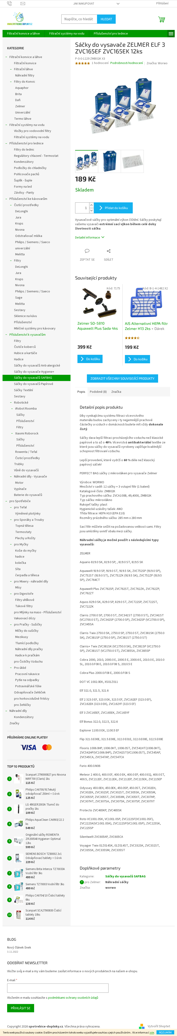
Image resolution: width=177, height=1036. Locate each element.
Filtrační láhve (23, 69)
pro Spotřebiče (20, 501)
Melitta (20, 254)
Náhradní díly (18, 711)
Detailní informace (87, 237)
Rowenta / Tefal (26, 452)
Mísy (18, 587)
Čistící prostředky (26, 205)
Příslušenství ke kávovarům (28, 199)
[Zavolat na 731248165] (14, 3)
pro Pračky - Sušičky (28, 624)
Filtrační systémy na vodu (26, 125)
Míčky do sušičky (26, 631)
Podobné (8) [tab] (98, 392)
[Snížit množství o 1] (91, 210)
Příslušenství (23, 322)
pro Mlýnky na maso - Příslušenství (37, 612)
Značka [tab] (116, 392)
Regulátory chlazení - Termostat (36, 156)
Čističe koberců (25, 347)
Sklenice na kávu (25, 316)
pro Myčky (21, 544)
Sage (18, 297)
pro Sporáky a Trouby (29, 520)
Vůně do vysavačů (26, 470)
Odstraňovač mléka (28, 236)
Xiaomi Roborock (26, 433)
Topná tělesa (24, 526)
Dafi (18, 100)
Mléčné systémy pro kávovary (35, 328)
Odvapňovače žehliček (30, 692)
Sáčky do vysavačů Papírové (33, 384)
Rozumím (165, 1032)
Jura (18, 217)
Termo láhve (22, 118)
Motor (19, 482)
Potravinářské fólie (28, 686)
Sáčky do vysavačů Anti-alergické (37, 365)
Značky (14, 723)
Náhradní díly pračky (29, 649)
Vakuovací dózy (24, 618)
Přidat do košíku (116, 208)
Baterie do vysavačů (28, 495)
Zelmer (20, 106)
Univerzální (22, 112)
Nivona (19, 229)
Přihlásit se (20, 1008)
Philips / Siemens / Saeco (32, 242)
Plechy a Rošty (25, 538)
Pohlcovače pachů (26, 174)
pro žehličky (22, 705)
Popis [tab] (81, 392)
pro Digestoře (23, 593)
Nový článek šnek (19, 948)
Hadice (19, 359)
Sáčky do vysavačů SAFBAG (33, 377)
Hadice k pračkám (27, 655)
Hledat (106, 19)
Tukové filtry (24, 606)
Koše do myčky (25, 550)
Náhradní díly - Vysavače (30, 476)
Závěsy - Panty (24, 192)
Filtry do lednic (24, 149)
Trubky (19, 464)
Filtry (17, 260)
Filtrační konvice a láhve (25, 57)
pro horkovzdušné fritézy (31, 698)
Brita (18, 94)
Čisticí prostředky (27, 458)
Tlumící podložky (27, 643)
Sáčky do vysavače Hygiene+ (34, 372)
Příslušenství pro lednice (26, 143)
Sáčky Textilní (23, 390)
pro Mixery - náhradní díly (31, 581)
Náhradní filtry (24, 75)
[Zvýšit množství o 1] (91, 205)
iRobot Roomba (26, 408)
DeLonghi (21, 211)
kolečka (20, 563)
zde (152, 1033)
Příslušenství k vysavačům (27, 334)
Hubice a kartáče (25, 353)
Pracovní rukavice (27, 674)
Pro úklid (20, 668)
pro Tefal (20, 507)
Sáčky (20, 415)
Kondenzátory (24, 162)
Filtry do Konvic (24, 81)
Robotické (21, 402)
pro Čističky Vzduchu (28, 661)
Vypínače (20, 489)
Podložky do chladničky (30, 168)
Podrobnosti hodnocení (126, 63)
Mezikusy (21, 637)
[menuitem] (23, 33)
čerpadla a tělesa (27, 575)
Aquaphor (22, 88)
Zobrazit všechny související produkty (122, 378)
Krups (19, 223)
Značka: (157, 63)
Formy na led (23, 186)
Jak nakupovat (83, 4)
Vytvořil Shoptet (159, 1026)
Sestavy (19, 310)
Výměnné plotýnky (28, 513)
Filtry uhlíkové (24, 600)
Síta (18, 569)
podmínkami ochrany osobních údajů (73, 997)
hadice (19, 556)
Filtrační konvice (25, 63)
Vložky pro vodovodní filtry (32, 131)
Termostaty (23, 532)
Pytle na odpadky (27, 680)
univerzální (22, 248)
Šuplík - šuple (23, 180)
